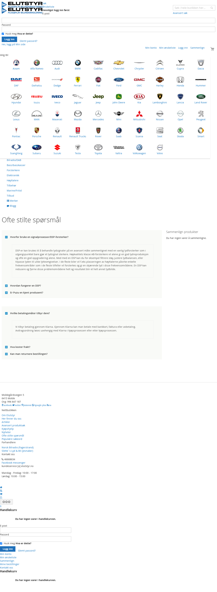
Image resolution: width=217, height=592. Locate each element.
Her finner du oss (11, 418)
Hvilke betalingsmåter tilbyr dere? (30, 313)
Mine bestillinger (9, 564)
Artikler (6, 422)
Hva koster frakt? (20, 347)
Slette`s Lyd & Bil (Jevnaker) (17, 450)
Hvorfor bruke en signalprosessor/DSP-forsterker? (39, 237)
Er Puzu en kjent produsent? (26, 292)
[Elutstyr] (22, 8)
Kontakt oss (6, 567)
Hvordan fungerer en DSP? (25, 285)
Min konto (151, 47)
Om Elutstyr (8, 415)
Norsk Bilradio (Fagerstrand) (18, 447)
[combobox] (194, 8)
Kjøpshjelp (8, 428)
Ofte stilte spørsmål (13, 435)
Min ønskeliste (167, 47)
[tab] (82, 236)
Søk (44, 3)
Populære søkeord (12, 439)
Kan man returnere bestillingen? (28, 353)
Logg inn (183, 47)
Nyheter (6, 432)
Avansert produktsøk (13, 425)
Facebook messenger (13, 462)
